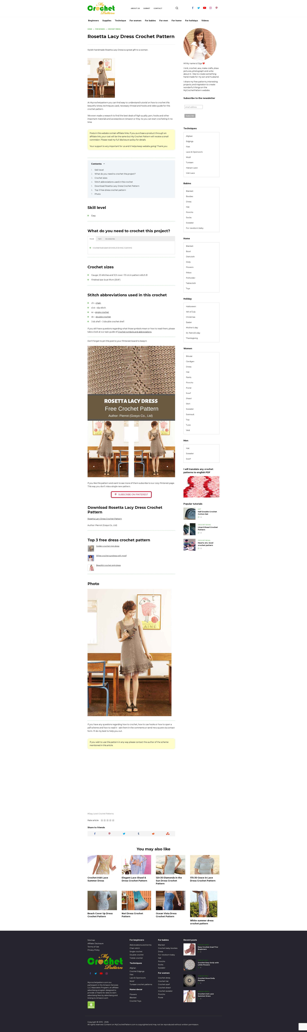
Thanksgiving (192, 338)
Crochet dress (164, 978)
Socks (188, 217)
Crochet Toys (135, 1001)
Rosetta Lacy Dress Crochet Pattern (105, 519)
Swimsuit (190, 414)
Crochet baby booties (167, 948)
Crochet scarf (164, 984)
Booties (189, 196)
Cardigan (190, 361)
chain (98, 303)
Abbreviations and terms (140, 945)
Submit (146, 8)
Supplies (106, 20)
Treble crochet (136, 958)
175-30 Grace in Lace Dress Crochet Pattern (202, 879)
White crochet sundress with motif (111, 556)
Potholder (190, 278)
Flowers (189, 267)
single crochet (102, 312)
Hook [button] (92, 239)
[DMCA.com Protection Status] (91, 1007)
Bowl (188, 251)
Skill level (99, 170)
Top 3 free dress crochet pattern (110, 190)
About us (135, 8)
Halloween (191, 306)
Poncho (189, 212)
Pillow (188, 272)
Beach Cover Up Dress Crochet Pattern (100, 915)
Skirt (188, 404)
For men (163, 20)
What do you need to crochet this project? (115, 174)
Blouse (189, 356)
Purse (188, 388)
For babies (150, 20)
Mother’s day (192, 327)
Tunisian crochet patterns (141, 984)
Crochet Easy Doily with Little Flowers (208, 964)
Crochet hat (163, 981)
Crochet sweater (165, 991)
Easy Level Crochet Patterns (101, 814)
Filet (188, 147)
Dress (188, 201)
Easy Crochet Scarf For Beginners (208, 948)
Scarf (188, 393)
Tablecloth (191, 283)
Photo (98, 194)
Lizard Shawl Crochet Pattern (208, 528)
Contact (158, 8)
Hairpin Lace (192, 168)
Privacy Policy (94, 950)
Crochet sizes (101, 178)
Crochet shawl (164, 988)
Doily (188, 262)
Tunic (188, 425)
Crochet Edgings (137, 971)
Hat (187, 207)
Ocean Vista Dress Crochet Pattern (166, 915)
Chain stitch (135, 948)
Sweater (190, 223)
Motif (188, 157)
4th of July (190, 312)
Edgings (189, 141)
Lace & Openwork (194, 152)
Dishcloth (190, 256)
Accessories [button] (110, 239)
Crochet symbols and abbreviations (134, 332)
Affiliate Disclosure (95, 943)
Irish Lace (190, 173)
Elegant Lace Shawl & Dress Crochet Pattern (134, 879)
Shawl (189, 398)
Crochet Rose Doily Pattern (206, 979)
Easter (189, 322)
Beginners (93, 20)
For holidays (191, 20)
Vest (188, 430)
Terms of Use (93, 947)
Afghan (189, 136)
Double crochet (137, 955)
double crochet (103, 317)
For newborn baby (194, 228)
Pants (188, 377)
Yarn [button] (99, 239)
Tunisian (189, 162)
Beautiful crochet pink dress (108, 565)
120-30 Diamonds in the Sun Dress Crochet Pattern (169, 880)
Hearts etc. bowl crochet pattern (205, 544)
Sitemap (91, 940)
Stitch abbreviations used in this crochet (114, 182)
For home (177, 20)
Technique (120, 20)
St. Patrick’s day (193, 333)
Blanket (189, 191)
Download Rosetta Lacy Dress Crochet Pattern (117, 186)
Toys (188, 288)
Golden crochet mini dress (107, 546)
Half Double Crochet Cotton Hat (207, 513)
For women (135, 20)
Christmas (190, 317)
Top (187, 420)
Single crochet (136, 951)
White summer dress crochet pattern (201, 922)
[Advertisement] (137, 81)
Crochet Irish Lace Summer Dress (98, 879)
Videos (205, 20)
